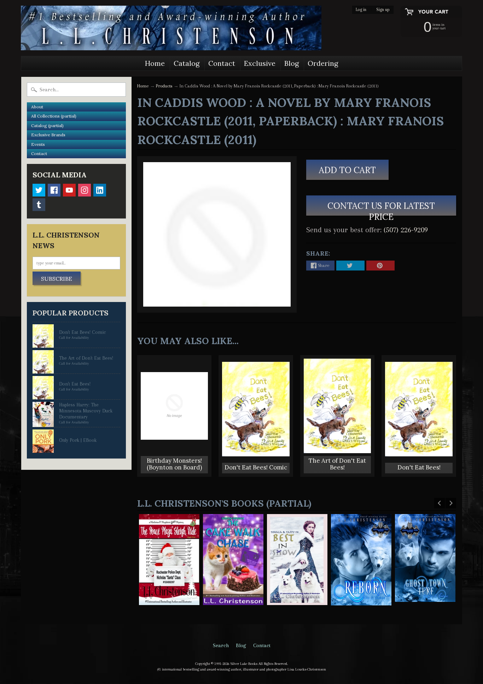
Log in (361, 9)
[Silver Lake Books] (171, 28)
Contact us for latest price (381, 208)
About (37, 106)
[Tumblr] (39, 204)
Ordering (323, 63)
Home (155, 63)
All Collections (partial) (53, 116)
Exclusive (259, 63)
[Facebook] (54, 190)
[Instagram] (84, 190)
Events (38, 144)
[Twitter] (39, 190)
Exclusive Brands (48, 134)
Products (164, 86)
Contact (221, 63)
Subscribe (56, 278)
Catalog (186, 63)
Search (221, 645)
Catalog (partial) (47, 125)
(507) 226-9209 (406, 230)
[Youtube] (69, 190)
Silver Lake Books (244, 663)
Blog (291, 63)
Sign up (383, 9)
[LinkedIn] (99, 190)
